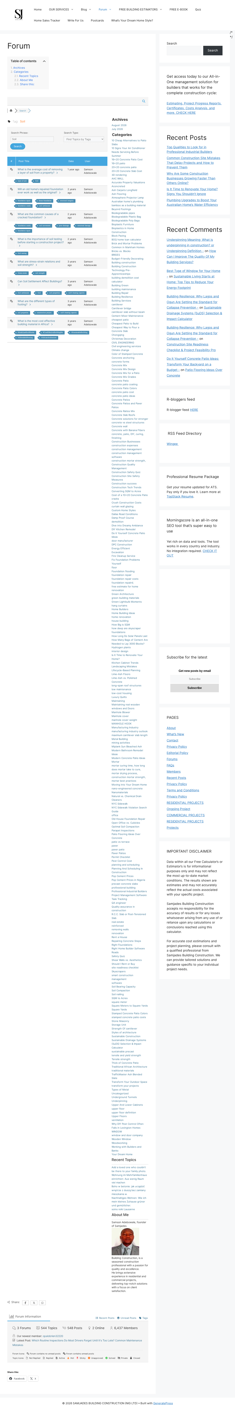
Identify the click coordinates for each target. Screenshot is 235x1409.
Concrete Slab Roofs (123, 414)
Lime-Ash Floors (121, 674)
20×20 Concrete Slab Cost (127, 171)
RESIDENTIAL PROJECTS (185, 803)
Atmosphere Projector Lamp (128, 197)
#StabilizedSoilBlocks (26, 332)
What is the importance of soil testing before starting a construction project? (41, 242)
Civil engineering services (126, 346)
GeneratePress (163, 1403)
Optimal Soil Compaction (125, 826)
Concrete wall (119, 426)
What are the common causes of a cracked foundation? (38, 215)
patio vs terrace (121, 841)
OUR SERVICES (59, 9)
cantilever (117, 304)
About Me (26, 80)
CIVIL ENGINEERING (123, 342)
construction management (127, 449)
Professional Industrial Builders (129, 891)
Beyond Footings (121, 209)
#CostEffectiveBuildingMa (53, 332)
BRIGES (116, 254)
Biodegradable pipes (123, 212)
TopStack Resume (180, 496)
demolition (118, 521)
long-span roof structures (126, 685)
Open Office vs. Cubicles (126, 822)
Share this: (27, 84)
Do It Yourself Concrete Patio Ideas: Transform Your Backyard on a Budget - (193, 364)
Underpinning (119, 1100)
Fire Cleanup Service (123, 555)
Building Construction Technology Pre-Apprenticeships (124, 270)
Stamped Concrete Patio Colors (130, 1013)
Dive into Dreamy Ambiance (127, 525)
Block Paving (119, 235)
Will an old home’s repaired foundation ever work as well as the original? (40, 190)
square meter (119, 1001)
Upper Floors (119, 1116)
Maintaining (118, 700)
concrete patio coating (125, 384)
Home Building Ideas (123, 613)
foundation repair (24, 201)
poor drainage (64, 226)
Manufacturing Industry (125, 727)
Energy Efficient (121, 548)
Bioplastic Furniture (123, 224)
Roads (115, 952)
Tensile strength (121, 1059)
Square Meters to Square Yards (130, 1005)
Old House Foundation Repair (128, 818)
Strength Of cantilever (124, 1028)
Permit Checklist (121, 857)
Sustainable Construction (126, 1036)
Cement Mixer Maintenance (127, 315)
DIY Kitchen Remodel (123, 529)
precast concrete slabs (125, 883)
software (117, 982)
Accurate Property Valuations (128, 182)
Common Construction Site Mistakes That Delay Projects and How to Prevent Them (193, 162)
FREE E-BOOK (179, 9)
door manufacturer (122, 540)
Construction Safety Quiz (126, 472)
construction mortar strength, (129, 460)
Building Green (120, 285)
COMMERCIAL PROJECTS (186, 815)
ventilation (118, 1120)
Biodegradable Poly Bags (126, 220)
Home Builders (120, 609)
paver (115, 845)
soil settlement (44, 206)
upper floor (118, 1108)
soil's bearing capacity (76, 293)
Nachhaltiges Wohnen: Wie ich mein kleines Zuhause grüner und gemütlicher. (129, 1201)
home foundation (45, 201)
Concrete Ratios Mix (123, 411)
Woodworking (119, 1142)
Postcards (97, 20)
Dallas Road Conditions (125, 514)
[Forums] (11, 110)
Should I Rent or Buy (123, 963)
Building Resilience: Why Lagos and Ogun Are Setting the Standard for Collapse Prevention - (193, 302)
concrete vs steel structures (128, 422)
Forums (172, 759)
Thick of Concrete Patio (125, 1062)
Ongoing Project (178, 809)
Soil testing (22, 253)
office (115, 815)
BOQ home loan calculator (126, 239)
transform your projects (125, 1085)
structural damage (83, 226)
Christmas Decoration (124, 338)
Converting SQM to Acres (126, 491)
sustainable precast (123, 1051)
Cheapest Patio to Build (125, 323)
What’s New (175, 734)
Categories (21, 71)
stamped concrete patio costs (129, 1017)
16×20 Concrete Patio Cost (127, 159)
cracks (115, 498)
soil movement (44, 226)
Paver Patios (119, 853)
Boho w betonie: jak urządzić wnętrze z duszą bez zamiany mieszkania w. (129, 1190)
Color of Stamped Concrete (127, 353)
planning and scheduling (126, 864)
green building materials (125, 597)
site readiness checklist (125, 967)
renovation (118, 933)
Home (38, 9)
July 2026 (117, 129)
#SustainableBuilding (79, 332)
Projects (173, 827)
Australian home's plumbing (127, 201)
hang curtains (119, 605)
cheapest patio (120, 319)
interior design (120, 651)
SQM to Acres (120, 998)
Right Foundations (122, 944)
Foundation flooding (123, 571)
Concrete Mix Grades (124, 376)
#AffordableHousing (25, 337)
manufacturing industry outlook (130, 731)
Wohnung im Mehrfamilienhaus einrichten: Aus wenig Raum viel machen (129, 1178)
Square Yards (119, 1009)
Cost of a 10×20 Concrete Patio (130, 495)
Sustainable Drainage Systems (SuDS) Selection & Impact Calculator (129, 1044)
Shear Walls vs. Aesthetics (127, 960)
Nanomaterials (120, 792)
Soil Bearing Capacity (123, 986)
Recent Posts (176, 778)
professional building (123, 887)
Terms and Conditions (183, 790)
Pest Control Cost (122, 860)
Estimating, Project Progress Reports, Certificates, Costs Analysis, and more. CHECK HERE (194, 108)
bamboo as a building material (129, 205)
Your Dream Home (122, 1154)
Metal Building (120, 738)
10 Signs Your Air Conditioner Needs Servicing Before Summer (128, 152)
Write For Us (76, 20)
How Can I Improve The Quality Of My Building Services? (191, 256)
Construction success (124, 483)
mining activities (121, 742)
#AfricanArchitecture (48, 337)
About (171, 728)
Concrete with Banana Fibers (128, 430)
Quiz (198, 9)
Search (172, 43)
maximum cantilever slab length (130, 735)
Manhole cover (120, 716)
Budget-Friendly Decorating (127, 258)
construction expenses (125, 445)
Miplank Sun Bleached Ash (127, 746)
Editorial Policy (177, 753)
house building (120, 620)
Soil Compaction (121, 990)
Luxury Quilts (119, 697)
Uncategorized (120, 1093)
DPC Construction (122, 544)
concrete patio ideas (123, 395)
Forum (103, 9)
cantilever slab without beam (128, 311)
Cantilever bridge (121, 308)
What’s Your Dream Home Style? (132, 20)
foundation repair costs (125, 578)
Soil (36, 181)
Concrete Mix (119, 365)
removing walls (120, 929)
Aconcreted (118, 186)
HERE (194, 410)
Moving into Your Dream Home (129, 784)
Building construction (124, 262)
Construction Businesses (126, 441)
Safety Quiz (118, 956)
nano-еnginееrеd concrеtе (127, 788)
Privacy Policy (177, 746)
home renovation (121, 616)
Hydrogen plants (121, 647)
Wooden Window (121, 1139)
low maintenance (121, 689)
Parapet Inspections (123, 830)
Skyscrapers (119, 971)
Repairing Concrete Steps (126, 940)
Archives (19, 67)
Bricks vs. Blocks (121, 251)
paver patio (118, 849)
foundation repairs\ (122, 582)
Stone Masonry (120, 1021)
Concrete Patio (120, 380)
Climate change (120, 350)
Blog (84, 9)
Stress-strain (22, 273)
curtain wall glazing (122, 506)
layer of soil (22, 181)
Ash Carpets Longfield (124, 190)
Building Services (121, 300)
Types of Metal (120, 1089)
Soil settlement (23, 293)
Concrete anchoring (123, 357)
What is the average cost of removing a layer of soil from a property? (40, 171)
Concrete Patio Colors (124, 388)
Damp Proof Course (123, 517)
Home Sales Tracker (47, 20)
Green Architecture (123, 594)
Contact (172, 740)
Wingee (173, 444)
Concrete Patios (121, 399)
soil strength (40, 273)
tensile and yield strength (126, 1055)
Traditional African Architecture (129, 1066)
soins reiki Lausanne (123, 1209)
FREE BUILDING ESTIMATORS (138, 9)
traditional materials (123, 1070)
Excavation (118, 552)
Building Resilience (122, 296)
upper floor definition (124, 1112)
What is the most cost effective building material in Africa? (36, 322)
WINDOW (117, 1131)
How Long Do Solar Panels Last (129, 635)
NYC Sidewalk (120, 803)
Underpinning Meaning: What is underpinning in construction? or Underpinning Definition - (190, 245)
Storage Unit (119, 1024)
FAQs (170, 765)
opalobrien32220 (53, 1336)
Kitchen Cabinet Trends (125, 662)
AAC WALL (118, 178)
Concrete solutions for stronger (130, 418)
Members (174, 771)
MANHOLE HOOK (121, 723)
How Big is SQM (121, 624)
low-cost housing (122, 693)
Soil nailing (118, 994)
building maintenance (124, 289)
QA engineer (119, 902)
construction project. (44, 313)
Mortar (115, 761)
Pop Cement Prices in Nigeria (128, 879)
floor (114, 567)
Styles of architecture (124, 1032)
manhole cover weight (124, 719)
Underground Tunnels (124, 1097)
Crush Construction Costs (126, 502)
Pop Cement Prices (122, 876)
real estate (118, 921)
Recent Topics (28, 76)
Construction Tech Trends (126, 487)
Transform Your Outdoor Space (129, 1081)
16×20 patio (118, 163)
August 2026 (119, 125)
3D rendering (119, 174)
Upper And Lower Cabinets (127, 1104)
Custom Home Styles (124, 510)
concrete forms (120, 361)
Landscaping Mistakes (124, 666)
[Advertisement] (195, 609)
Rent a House (119, 937)
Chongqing (118, 334)
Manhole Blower (121, 712)
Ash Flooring (119, 193)
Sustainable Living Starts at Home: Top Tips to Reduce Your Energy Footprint (190, 282)
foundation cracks (24, 206)
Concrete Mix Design (124, 369)
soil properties (54, 293)
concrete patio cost (123, 392)
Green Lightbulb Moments (127, 601)
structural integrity (67, 201)
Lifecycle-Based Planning (126, 670)
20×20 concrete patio (124, 167)
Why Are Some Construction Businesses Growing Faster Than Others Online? (191, 178)
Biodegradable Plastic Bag (126, 216)
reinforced (118, 925)
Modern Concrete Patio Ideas (128, 758)
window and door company (127, 1135)
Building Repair (120, 292)
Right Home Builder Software (128, 948)
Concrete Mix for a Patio (126, 372)
